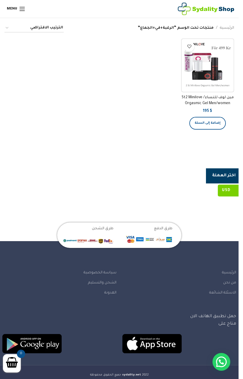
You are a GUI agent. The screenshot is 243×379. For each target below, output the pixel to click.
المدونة (110, 293)
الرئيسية (227, 28)
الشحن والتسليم (102, 283)
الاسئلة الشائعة (222, 293)
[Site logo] (206, 9)
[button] (207, 123)
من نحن (229, 283)
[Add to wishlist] (189, 46)
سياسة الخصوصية (100, 273)
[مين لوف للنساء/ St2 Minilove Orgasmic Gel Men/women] (207, 65)
